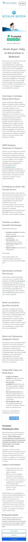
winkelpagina (17, 86)
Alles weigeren (14, 539)
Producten (13, 418)
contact (7, 412)
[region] (14, 527)
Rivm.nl (7, 253)
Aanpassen (14, 535)
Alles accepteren (14, 531)
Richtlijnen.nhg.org (10, 167)
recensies (11, 129)
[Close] (26, 514)
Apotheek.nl (8, 210)
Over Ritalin (9, 290)
